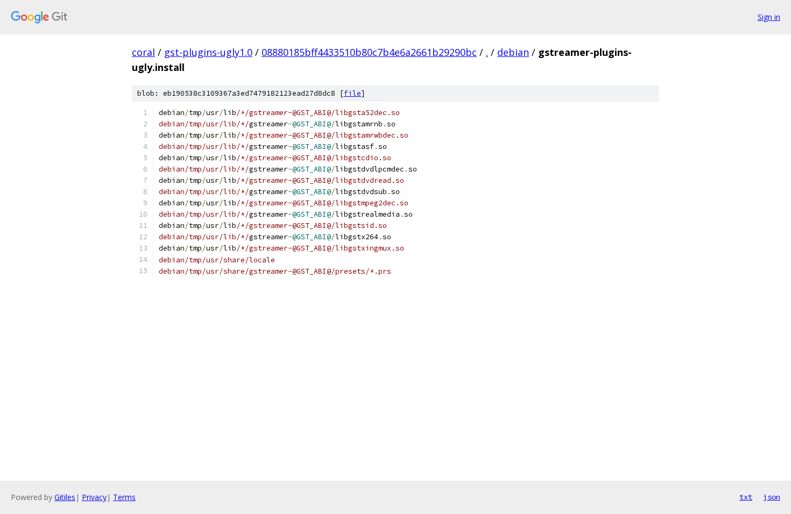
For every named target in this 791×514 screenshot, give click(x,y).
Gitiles (64, 497)
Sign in (769, 17)
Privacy (94, 497)
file (352, 93)
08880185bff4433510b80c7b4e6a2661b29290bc (369, 52)
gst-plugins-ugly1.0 (208, 52)
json (771, 497)
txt (745, 497)
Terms (124, 497)
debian (513, 52)
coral (143, 52)
